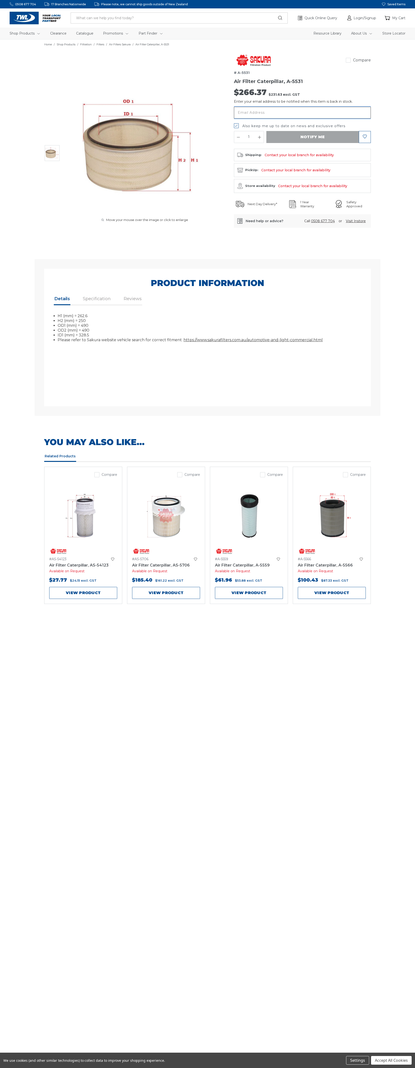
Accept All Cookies (391, 1060)
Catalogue (84, 33)
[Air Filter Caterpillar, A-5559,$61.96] (249, 515)
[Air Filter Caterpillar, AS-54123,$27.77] (83, 515)
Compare (362, 60)
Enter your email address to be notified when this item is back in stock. (293, 101)
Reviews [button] (133, 298)
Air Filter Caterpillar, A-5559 (242, 565)
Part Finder (148, 33)
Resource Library (327, 33)
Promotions (113, 33)
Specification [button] (97, 298)
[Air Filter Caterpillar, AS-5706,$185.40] (166, 515)
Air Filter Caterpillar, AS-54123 (79, 565)
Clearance (58, 33)
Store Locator (393, 33)
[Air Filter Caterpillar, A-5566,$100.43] (332, 515)
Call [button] (319, 221)
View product (83, 593)
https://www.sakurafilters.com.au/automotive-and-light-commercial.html (253, 340)
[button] (361, 18)
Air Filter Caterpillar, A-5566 (325, 565)
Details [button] (62, 298)
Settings (357, 1060)
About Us (359, 33)
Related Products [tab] (60, 456)
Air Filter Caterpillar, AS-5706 (161, 565)
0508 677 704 (25, 4)
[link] (253, 60)
